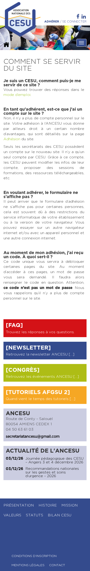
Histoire (48, 505)
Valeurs (12, 515)
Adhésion (11, 139)
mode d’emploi (16, 95)
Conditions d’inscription (34, 556)
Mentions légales (28, 565)
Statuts (34, 515)
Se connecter (74, 21)
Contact (57, 565)
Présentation (18, 505)
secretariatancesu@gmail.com (33, 436)
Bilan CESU (59, 515)
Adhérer (51, 21)
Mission (69, 505)
